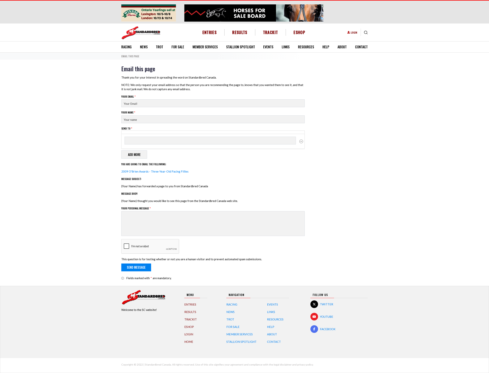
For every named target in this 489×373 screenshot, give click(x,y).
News (144, 46)
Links (286, 46)
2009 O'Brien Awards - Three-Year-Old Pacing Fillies (155, 171)
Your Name (128, 112)
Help (325, 46)
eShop (299, 32)
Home (188, 341)
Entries (209, 32)
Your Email (128, 96)
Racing (126, 46)
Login (354, 32)
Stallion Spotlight (240, 46)
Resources (306, 46)
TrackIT (270, 32)
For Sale (178, 46)
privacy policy (305, 364)
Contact (361, 46)
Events (268, 46)
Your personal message (136, 208)
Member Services (205, 46)
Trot (159, 46)
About (342, 46)
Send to (126, 128)
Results (239, 32)
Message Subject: (131, 179)
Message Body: (129, 193)
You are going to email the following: (143, 164)
